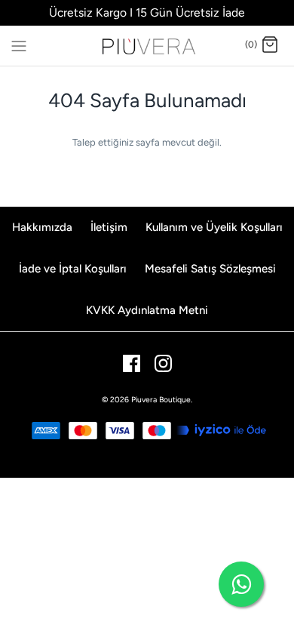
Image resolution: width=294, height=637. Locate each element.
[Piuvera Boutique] (147, 45)
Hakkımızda (42, 227)
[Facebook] (131, 363)
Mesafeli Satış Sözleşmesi (210, 268)
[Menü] (19, 44)
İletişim (108, 227)
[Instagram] (163, 363)
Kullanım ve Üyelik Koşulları (214, 227)
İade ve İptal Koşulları (73, 268)
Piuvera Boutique (161, 400)
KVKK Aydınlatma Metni (147, 310)
